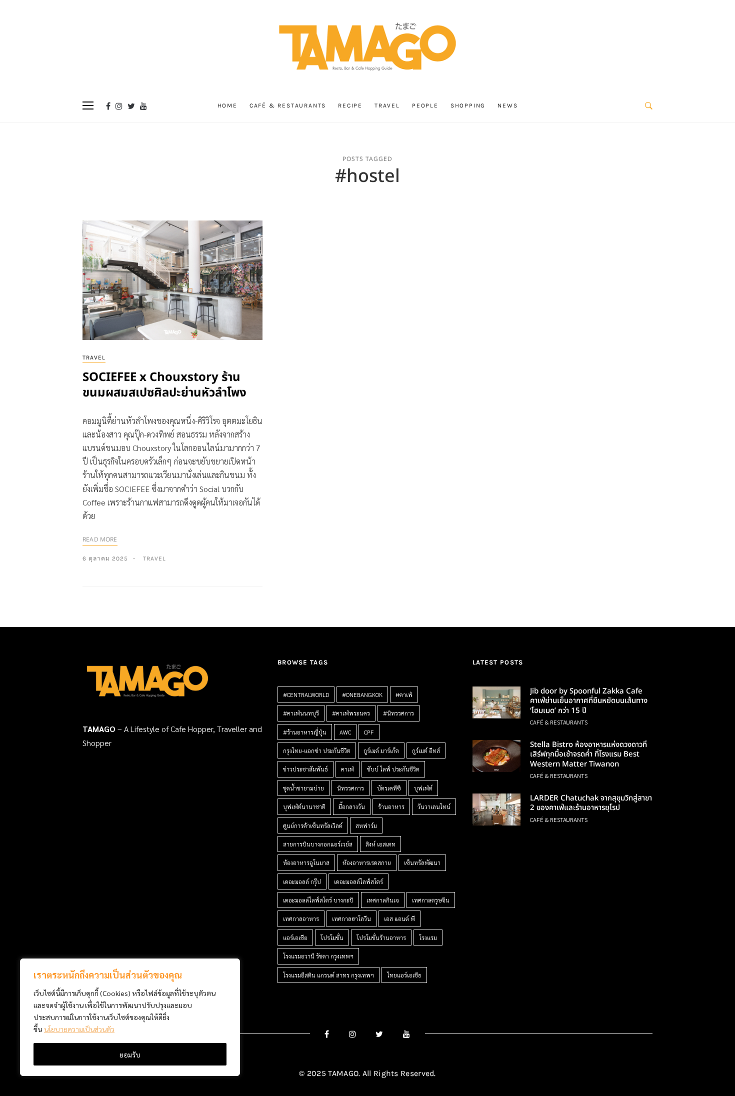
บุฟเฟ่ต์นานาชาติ (304, 806)
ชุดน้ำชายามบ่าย (303, 788)
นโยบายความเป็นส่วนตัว (79, 1029)
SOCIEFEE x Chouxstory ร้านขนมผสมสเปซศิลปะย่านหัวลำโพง (164, 385)
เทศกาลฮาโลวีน (351, 918)
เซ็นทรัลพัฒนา (422, 862)
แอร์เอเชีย (295, 938)
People (425, 105)
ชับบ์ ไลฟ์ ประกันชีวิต (393, 769)
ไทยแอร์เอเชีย (404, 975)
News (508, 105)
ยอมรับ (130, 1054)
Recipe (350, 105)
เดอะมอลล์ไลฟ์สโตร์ (358, 882)
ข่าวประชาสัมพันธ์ (305, 769)
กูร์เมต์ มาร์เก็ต (381, 750)
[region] (130, 1017)
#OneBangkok (362, 694)
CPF (369, 732)
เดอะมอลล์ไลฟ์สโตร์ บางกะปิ (318, 900)
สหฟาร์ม (366, 826)
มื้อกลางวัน (351, 806)
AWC (345, 732)
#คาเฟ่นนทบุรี (301, 713)
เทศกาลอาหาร (301, 918)
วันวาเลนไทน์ (434, 806)
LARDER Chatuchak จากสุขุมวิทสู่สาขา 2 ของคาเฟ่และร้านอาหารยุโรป (591, 803)
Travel (387, 105)
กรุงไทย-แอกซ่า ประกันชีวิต (316, 750)
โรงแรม (428, 938)
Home (228, 105)
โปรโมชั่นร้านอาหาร (381, 938)
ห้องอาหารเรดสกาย (366, 862)
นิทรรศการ (350, 788)
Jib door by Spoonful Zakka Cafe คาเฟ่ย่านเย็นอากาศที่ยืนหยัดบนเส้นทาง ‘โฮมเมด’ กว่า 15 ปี (589, 701)
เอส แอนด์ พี (399, 918)
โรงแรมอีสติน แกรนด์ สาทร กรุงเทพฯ (328, 975)
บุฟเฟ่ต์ (423, 788)
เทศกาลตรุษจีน (431, 900)
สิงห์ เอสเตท (381, 844)
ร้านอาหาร (391, 806)
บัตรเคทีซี (389, 788)
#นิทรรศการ (398, 713)
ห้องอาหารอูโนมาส (306, 862)
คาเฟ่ (347, 769)
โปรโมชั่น (332, 938)
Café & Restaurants (288, 105)
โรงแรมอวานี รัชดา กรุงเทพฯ (318, 956)
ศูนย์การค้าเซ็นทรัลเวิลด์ (312, 826)
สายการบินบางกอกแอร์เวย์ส (317, 844)
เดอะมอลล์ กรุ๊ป (302, 882)
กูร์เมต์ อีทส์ (426, 750)
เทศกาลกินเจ (382, 900)
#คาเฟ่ (404, 694)
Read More (100, 539)
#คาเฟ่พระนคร (351, 713)
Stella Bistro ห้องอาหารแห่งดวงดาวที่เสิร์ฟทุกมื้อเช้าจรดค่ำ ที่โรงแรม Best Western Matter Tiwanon (588, 754)
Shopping (468, 105)
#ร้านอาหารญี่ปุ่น (304, 732)
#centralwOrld (306, 694)
